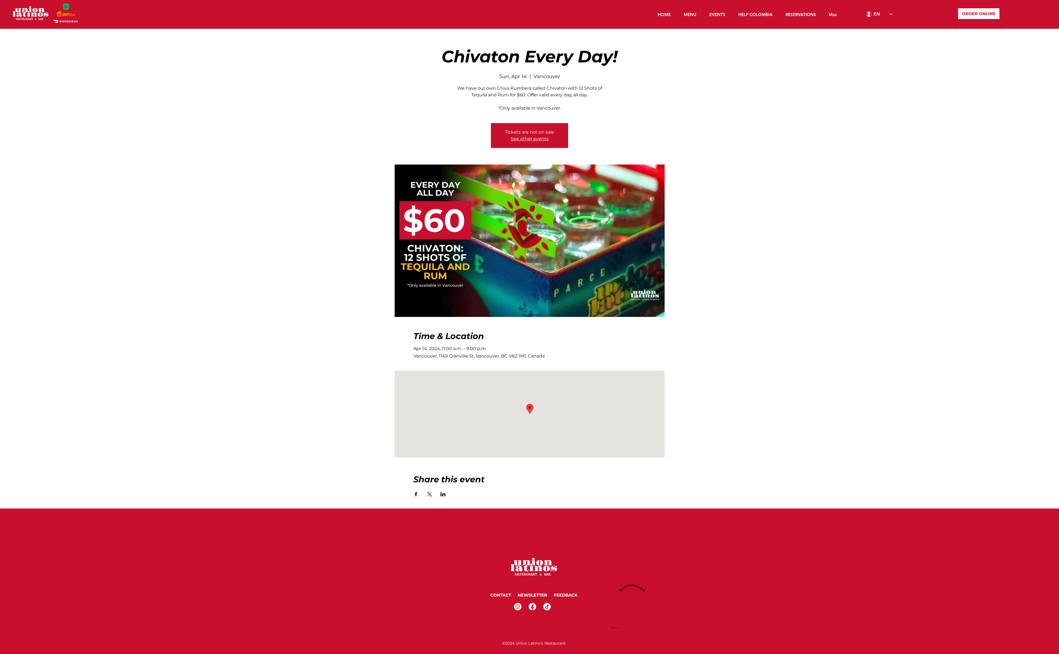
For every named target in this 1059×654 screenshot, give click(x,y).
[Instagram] (518, 606)
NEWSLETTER (532, 595)
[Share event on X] (429, 494)
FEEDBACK (566, 595)
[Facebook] (532, 606)
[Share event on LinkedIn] (443, 494)
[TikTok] (547, 606)
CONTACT (500, 595)
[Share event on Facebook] (416, 494)
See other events (530, 138)
